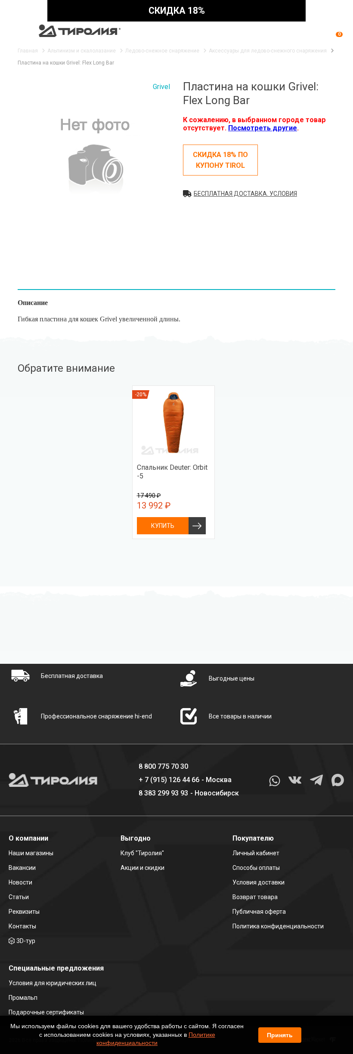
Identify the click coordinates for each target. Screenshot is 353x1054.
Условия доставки (258, 882)
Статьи (19, 897)
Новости (20, 882)
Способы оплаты (256, 867)
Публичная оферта (259, 911)
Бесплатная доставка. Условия (245, 193)
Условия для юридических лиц (52, 983)
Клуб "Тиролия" (142, 853)
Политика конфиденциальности (278, 926)
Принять (280, 1035)
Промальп (23, 997)
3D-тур (25, 940)
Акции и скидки (142, 867)
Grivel (161, 87)
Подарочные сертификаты (46, 1012)
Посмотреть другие (262, 128)
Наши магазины (31, 853)
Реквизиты (24, 911)
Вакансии (22, 867)
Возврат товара (255, 897)
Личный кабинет (255, 853)
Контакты (22, 926)
